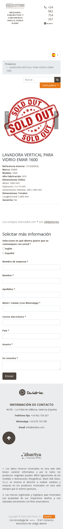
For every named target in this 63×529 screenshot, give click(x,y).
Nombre (7, 275)
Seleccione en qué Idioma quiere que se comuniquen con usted (25, 242)
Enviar (9, 376)
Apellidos (7, 289)
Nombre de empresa (14, 261)
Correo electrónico (13, 316)
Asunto (6, 344)
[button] (6, 120)
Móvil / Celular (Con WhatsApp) (20, 302)
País (5, 330)
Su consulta (9, 358)
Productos (10, 63)
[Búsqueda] (57, 79)
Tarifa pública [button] (49, 85)
